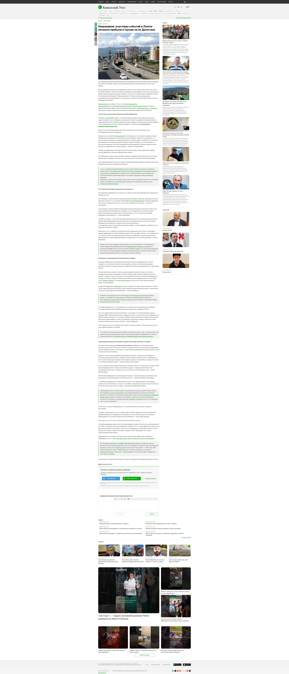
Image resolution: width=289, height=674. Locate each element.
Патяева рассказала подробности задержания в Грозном (176, 164)
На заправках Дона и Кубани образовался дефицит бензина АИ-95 (133, 560)
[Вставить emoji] (128, 499)
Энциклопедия (131, 1)
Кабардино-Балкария (169, 11)
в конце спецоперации (117, 393)
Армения (123, 11)
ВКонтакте (118, 452)
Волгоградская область (143, 11)
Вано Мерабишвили (112, 184)
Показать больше (144, 655)
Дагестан (155, 11)
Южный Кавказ (102, 15)
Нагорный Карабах (123, 13)
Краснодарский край (113, 13)
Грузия (150, 11)
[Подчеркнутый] (121, 499)
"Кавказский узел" (104, 104)
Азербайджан (117, 11)
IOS (126, 443)
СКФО (164, 13)
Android (121, 443)
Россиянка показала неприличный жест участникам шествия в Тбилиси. (172, 651)
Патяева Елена (167, 272)
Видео (153, 1)
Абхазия (100, 11)
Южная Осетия (185, 13)
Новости (100, 1)
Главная (100, 20)
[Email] (95, 42)
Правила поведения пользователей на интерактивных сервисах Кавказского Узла (130, 670)
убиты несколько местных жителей (136, 295)
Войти (187, 7)
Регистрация (119, 513)
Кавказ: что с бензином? (106, 17)
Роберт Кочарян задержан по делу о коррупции (173, 192)
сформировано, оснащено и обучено (138, 246)
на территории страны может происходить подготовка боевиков (133, 438)
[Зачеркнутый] (124, 499)
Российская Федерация (134, 13)
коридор (117, 336)
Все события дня (186, 537)
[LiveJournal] (95, 39)
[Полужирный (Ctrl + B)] (115, 499)
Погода (170, 1)
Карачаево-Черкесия (103, 13)
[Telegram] (95, 26)
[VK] (95, 24)
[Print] (95, 44)
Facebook (103, 452)
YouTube (112, 454)
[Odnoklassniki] (95, 36)
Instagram (110, 452)
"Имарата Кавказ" (108, 280)
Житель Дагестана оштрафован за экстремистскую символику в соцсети (120, 528)
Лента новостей (107, 20)
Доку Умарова (125, 280)
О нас (147, 664)
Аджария (106, 11)
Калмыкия (178, 11)
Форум (141, 1)
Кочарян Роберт (167, 230)
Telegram (118, 447)
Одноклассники (128, 452)
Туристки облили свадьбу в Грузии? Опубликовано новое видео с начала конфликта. (175, 620)
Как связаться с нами (155, 664)
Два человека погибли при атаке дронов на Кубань (178, 560)
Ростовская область (144, 13)
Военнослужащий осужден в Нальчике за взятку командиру (163, 528)
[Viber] (95, 31)
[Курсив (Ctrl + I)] (118, 499)
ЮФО (108, 15)
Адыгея (110, 11)
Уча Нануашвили (118, 136)
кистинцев (117, 286)
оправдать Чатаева (135, 399)
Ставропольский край (171, 13)
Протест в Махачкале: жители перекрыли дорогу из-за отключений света (175, 592)
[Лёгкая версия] (184, 1)
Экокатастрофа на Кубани (184, 17)
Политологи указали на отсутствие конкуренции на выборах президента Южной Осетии (176, 134)
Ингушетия (161, 11)
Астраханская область (131, 11)
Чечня (179, 13)
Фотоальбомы (161, 1)
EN (190, 1)
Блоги (147, 1)
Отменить (152, 514)
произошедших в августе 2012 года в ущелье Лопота (131, 106)
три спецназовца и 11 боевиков (147, 108)
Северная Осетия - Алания (155, 13)
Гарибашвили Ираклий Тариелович (173, 251)
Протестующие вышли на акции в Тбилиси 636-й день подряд (175, 41)
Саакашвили (110, 118)
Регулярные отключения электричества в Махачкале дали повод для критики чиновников (174, 103)
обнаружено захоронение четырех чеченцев (118, 299)
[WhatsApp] (95, 29)
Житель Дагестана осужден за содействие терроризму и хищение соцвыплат (165, 534)
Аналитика (121, 1)
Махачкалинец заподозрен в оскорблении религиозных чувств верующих (120, 533)
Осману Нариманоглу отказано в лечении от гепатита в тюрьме (154, 560)
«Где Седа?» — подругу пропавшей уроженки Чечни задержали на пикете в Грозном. (123, 617)
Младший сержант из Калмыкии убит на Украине (113, 523)
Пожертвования (166, 664)
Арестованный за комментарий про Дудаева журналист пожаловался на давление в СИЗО (176, 73)
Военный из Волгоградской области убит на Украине (161, 523)
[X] (95, 34)
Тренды (113, 1)
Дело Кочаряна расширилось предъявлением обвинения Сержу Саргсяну (108, 561)
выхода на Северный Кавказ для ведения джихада (136, 336)
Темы (107, 1)
